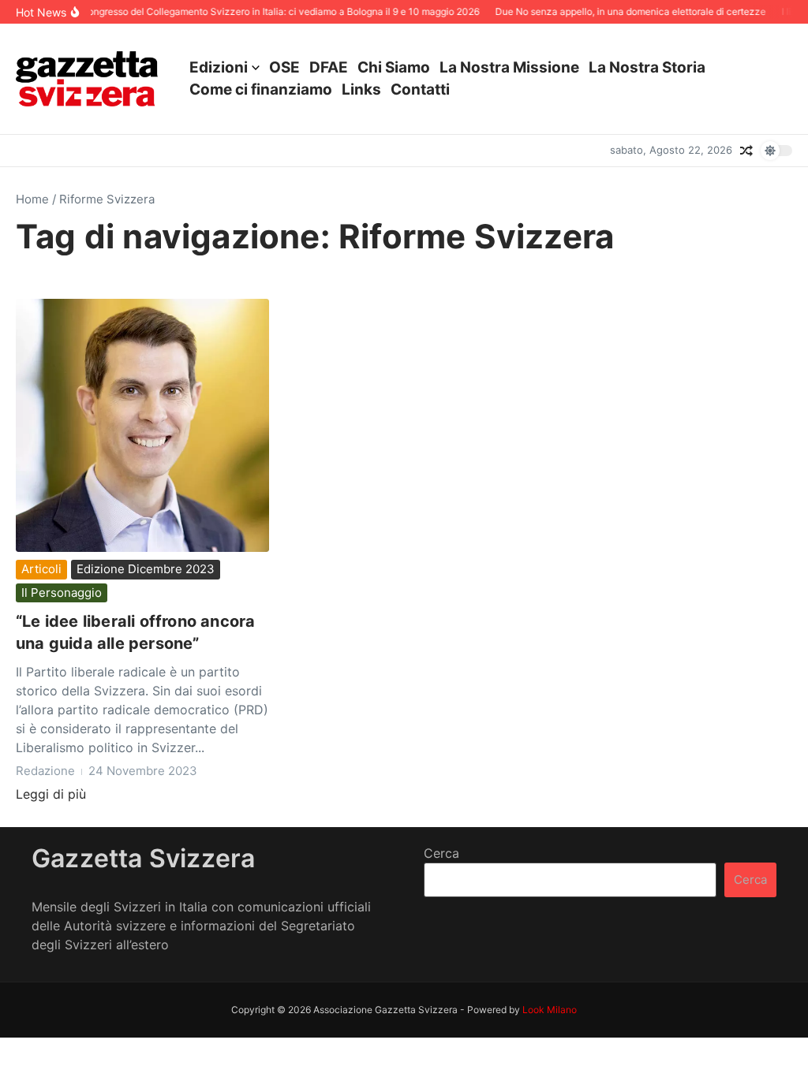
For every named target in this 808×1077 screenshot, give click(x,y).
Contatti (420, 89)
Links (361, 89)
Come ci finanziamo (260, 89)
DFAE (328, 67)
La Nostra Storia (647, 67)
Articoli (41, 568)
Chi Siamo (393, 67)
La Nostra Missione (509, 67)
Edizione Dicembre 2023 (146, 568)
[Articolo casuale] (746, 150)
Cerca (441, 853)
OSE (284, 67)
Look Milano (549, 1010)
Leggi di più (51, 794)
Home (32, 199)
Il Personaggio (61, 592)
